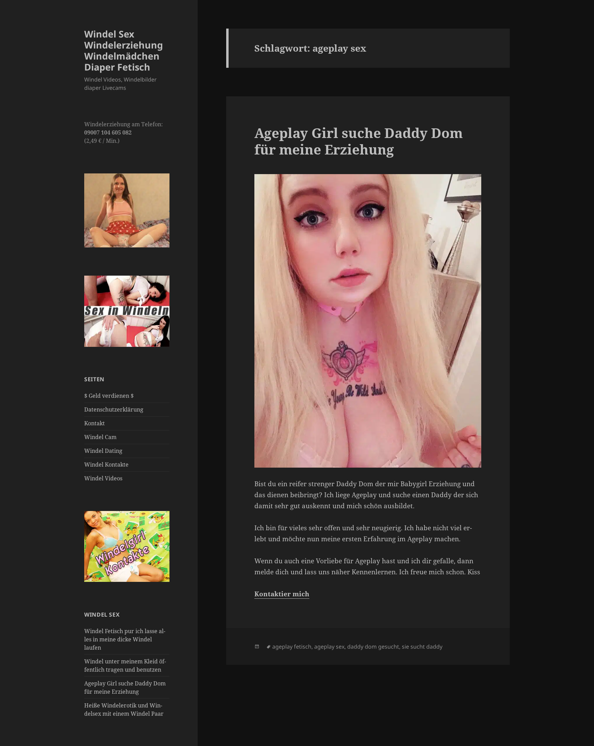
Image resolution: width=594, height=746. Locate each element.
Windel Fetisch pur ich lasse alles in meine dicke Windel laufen (124, 639)
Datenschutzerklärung (113, 409)
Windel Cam (100, 437)
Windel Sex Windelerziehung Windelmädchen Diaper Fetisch (123, 50)
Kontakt (94, 423)
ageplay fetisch (291, 646)
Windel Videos (103, 478)
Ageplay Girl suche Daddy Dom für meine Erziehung (358, 141)
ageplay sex (329, 646)
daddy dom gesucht (373, 646)
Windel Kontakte (106, 464)
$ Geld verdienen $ (109, 395)
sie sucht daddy (422, 646)
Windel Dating (103, 451)
